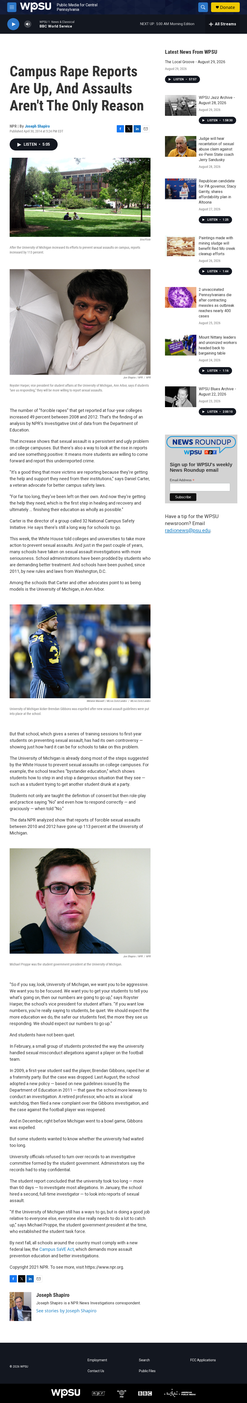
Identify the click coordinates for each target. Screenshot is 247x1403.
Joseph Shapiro (37, 126)
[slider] (35, 24)
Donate (227, 7)
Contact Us (96, 1371)
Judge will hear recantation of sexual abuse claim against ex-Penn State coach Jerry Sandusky (216, 149)
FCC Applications (203, 1360)
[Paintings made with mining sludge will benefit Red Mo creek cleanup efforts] (180, 245)
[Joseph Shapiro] (20, 1306)
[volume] (28, 24)
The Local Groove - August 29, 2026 (195, 62)
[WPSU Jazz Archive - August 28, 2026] (180, 105)
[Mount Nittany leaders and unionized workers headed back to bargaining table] (180, 345)
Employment (97, 1360)
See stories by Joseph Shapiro (66, 1311)
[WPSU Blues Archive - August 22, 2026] (180, 396)
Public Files (147, 1371)
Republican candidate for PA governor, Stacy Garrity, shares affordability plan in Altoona (217, 192)
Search (144, 1360)
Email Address (182, 480)
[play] (13, 24)
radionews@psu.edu (187, 530)
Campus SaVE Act (56, 1249)
